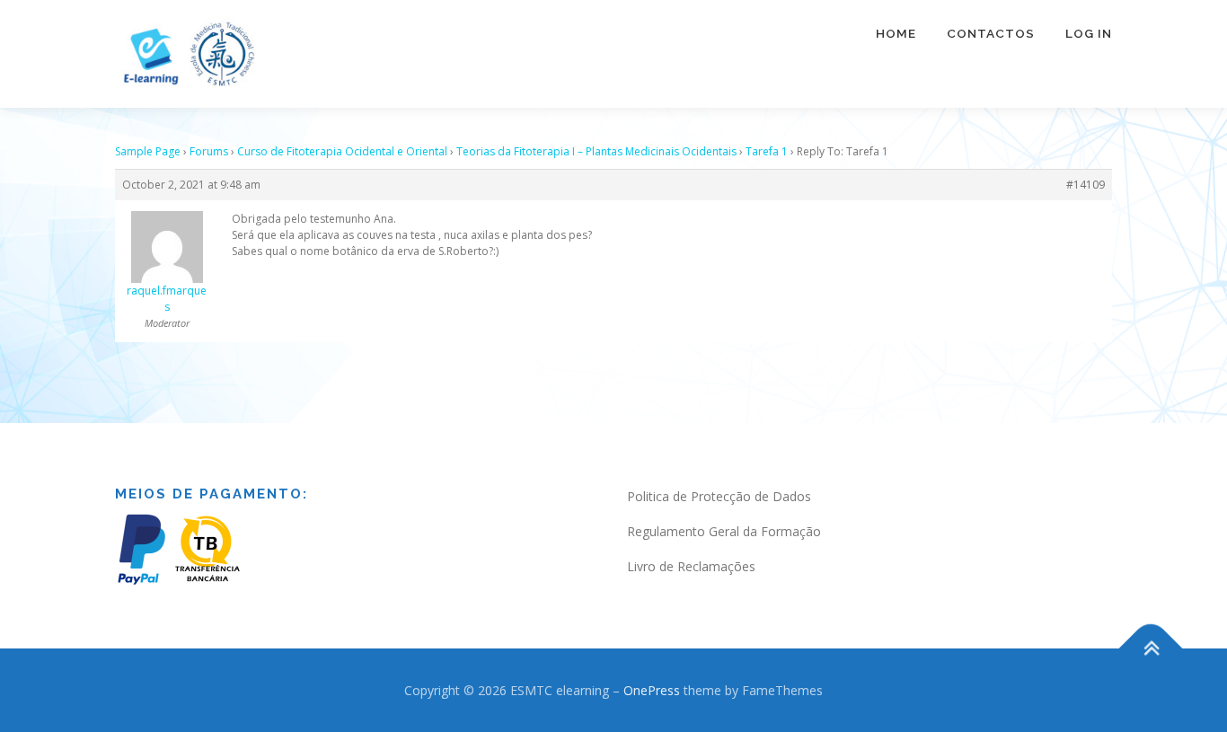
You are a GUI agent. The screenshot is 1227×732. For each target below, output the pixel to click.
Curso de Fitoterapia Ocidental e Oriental (342, 151)
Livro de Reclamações (691, 566)
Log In (1088, 33)
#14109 (1085, 184)
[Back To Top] (1151, 648)
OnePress (651, 690)
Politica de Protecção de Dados (719, 496)
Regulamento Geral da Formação (724, 531)
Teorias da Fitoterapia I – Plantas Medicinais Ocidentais (596, 151)
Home (896, 33)
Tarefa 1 (767, 151)
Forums (209, 151)
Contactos (991, 33)
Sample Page (148, 151)
